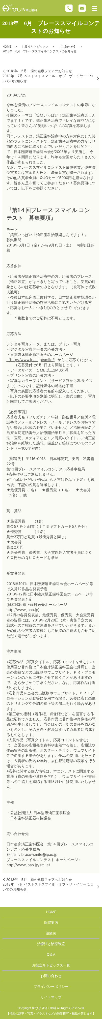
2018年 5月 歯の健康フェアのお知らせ (39, 71)
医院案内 (51, 922)
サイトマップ (51, 997)
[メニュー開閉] (94, 8)
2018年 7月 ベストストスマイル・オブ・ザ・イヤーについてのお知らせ (47, 78)
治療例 (51, 933)
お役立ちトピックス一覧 (51, 965)
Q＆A (51, 954)
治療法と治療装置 (51, 944)
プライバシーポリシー (51, 986)
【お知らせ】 (68, 46)
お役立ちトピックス (35, 46)
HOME (6, 46)
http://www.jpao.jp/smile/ (32, 359)
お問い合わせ (51, 976)
